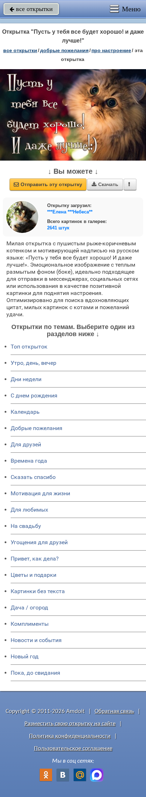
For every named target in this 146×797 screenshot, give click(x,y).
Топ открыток (29, 346)
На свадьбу (26, 526)
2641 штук (58, 227)
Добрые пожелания (36, 428)
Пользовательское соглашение (73, 749)
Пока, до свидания (35, 672)
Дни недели (26, 379)
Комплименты (30, 623)
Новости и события (36, 640)
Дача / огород (29, 607)
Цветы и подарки (33, 575)
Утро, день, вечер (33, 363)
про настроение (111, 50)
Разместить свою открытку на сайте (70, 724)
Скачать (105, 184)
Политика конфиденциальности (70, 736)
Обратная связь (114, 711)
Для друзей (26, 444)
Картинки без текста (38, 591)
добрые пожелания (64, 50)
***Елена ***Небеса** (69, 211)
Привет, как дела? (35, 558)
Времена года (29, 460)
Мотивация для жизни (40, 493)
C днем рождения (34, 395)
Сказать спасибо (33, 477)
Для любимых (29, 509)
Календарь (25, 411)
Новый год (25, 656)
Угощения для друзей (39, 542)
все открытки (31, 8)
